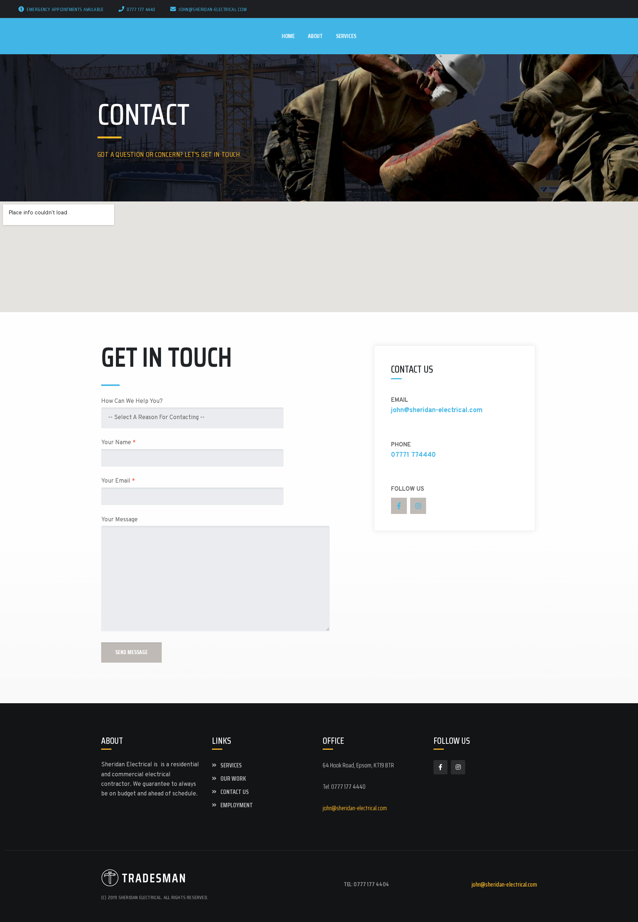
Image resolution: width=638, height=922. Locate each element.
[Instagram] (418, 506)
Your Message (119, 520)
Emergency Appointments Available (65, 9)
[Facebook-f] (399, 506)
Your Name (118, 442)
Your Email (118, 481)
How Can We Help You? (132, 401)
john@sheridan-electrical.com (212, 9)
